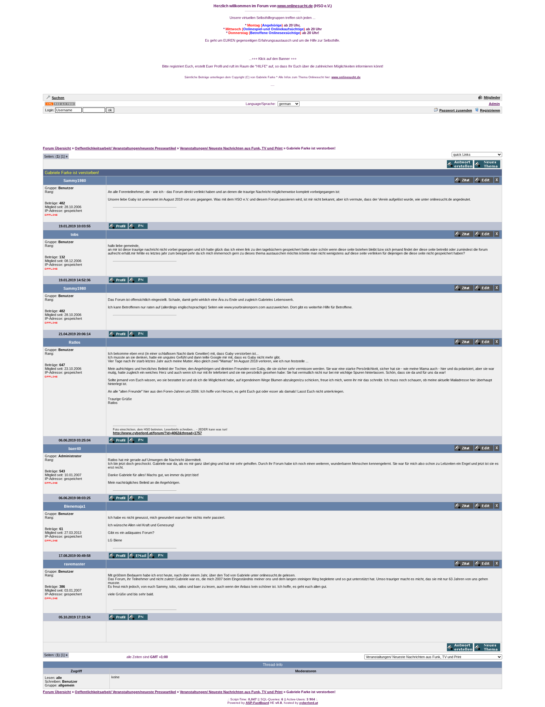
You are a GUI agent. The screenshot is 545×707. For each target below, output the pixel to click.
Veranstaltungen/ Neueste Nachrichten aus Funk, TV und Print (231, 148)
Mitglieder (492, 97)
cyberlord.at (308, 702)
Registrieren (490, 110)
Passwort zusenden (455, 110)
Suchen (58, 98)
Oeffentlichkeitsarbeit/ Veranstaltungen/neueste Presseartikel (125, 148)
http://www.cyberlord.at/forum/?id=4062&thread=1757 (157, 433)
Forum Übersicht (57, 148)
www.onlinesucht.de (295, 6)
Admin (494, 104)
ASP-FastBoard (257, 702)
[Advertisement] (272, 128)
